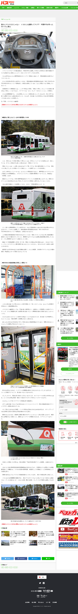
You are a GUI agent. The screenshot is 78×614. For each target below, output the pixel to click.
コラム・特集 (24, 7)
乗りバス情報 (40, 7)
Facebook (44, 583)
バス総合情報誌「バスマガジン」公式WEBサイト (7, 3)
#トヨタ (15, 30)
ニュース (16, 7)
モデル (60, 413)
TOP (3, 7)
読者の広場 (49, 7)
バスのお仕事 (64, 7)
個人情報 (34, 602)
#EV (3, 30)
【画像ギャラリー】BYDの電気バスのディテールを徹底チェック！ (19, 104)
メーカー (61, 407)
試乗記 (32, 7)
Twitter (40, 583)
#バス (11, 30)
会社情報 (27, 602)
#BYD (6, 30)
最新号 (56, 7)
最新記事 (9, 7)
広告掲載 (54, 602)
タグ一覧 (48, 602)
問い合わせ (41, 602)
